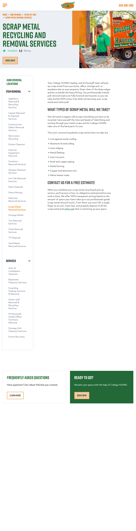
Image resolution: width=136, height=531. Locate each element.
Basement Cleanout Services (17, 281)
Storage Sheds (15, 215)
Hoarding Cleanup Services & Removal (16, 291)
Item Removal (13, 91)
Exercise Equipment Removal (14, 152)
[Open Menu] (5, 5)
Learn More (15, 395)
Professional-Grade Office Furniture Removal (15, 318)
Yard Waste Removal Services (17, 245)
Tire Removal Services (15, 222)
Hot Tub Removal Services (17, 180)
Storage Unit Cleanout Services (17, 330)
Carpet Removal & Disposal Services (16, 116)
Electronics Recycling (14, 137)
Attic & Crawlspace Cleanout (14, 271)
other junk (69, 209)
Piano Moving (15, 192)
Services (11, 261)
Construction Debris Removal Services (16, 127)
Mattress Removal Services (17, 200)
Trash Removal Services (15, 231)
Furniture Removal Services (17, 163)
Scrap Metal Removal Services (17, 208)
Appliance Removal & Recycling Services (13, 103)
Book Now (10, 60)
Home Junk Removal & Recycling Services (14, 304)
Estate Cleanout (16, 144)
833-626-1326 (126, 5)
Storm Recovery (16, 336)
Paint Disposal (15, 186)
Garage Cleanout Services (17, 171)
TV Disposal (14, 237)
